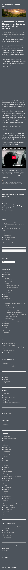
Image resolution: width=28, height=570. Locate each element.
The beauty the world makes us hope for (13, 503)
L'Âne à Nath (6, 395)
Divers (5, 294)
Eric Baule (6, 460)
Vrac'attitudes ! (7, 330)
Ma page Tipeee (7, 401)
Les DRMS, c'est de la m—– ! (10, 320)
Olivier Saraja (6, 381)
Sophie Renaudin (7, 383)
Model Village (6, 480)
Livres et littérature (10, 280)
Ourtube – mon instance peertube (12, 402)
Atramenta (6, 377)
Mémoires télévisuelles (11, 281)
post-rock (8, 185)
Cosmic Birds (6, 447)
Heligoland (6, 465)
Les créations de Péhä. (9, 366)
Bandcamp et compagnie (7, 182)
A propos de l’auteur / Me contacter (12, 223)
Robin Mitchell (7, 536)
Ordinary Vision (7, 489)
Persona (5, 494)
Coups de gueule (7, 274)
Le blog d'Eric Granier (9, 345)
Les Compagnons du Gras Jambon (12, 476)
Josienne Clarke (7, 473)
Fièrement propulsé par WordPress (9, 567)
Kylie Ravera (6, 379)
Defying (5, 456)
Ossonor (5, 491)
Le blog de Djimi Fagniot (9, 365)
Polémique (6, 332)
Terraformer (6, 502)
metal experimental (17, 183)
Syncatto (5, 500)
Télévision (6, 325)
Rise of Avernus (7, 498)
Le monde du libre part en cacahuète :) (15, 303)
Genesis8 (5, 550)
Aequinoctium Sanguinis (9, 438)
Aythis (5, 444)
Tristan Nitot (6, 352)
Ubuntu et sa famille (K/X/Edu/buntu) (16, 314)
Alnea (4, 440)
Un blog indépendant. (9, 243)
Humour (5, 296)
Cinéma (7, 278)
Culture (15, 182)
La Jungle (5, 474)
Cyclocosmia (6, 451)
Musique (19, 182)
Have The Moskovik (8, 532)
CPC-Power (6, 548)
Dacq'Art (5, 363)
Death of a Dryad (7, 454)
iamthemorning (7, 471)
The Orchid (6, 511)
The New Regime (7, 509)
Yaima (5, 513)
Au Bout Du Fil (7, 528)
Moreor (5, 485)
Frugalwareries (10, 309)
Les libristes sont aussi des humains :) (16, 310)
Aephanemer (6, 436)
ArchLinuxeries (10, 307)
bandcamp (4, 183)
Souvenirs (6, 323)
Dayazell (5, 453)
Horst (4, 469)
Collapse (5, 445)
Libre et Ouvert (7, 413)
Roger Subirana (7, 537)
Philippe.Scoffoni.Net (8, 350)
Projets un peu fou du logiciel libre (15, 312)
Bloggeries (6, 272)
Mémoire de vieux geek (11, 316)
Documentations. (7, 235)
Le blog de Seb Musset (9, 397)
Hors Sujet (6, 467)
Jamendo (5, 534)
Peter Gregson (7, 496)
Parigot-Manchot (8, 348)
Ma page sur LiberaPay (9, 399)
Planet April (6, 561)
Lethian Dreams (7, 478)
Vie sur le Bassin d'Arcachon (10, 329)
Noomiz (8, 292)
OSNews (5, 426)
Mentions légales (7, 241)
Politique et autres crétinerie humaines (13, 321)
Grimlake (5, 464)
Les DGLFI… (6, 239)
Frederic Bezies (7, 180)
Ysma (4, 514)
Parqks (5, 493)
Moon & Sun (6, 482)
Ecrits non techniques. (9, 237)
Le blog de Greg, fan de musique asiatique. (14, 347)
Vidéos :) (5, 327)
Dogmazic (6, 530)
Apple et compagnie (10, 300)
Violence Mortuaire (15, 185)
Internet (7, 301)
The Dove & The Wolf (8, 505)
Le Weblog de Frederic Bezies (8, 566)
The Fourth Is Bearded (9, 507)
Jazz (12, 183)
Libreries (7, 305)
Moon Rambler (7, 484)
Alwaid (5, 442)
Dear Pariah (6, 393)
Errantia (5, 462)
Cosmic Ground (7, 449)
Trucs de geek (8, 318)
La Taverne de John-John (10, 343)
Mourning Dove (7, 487)
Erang (5, 458)
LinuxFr (5, 424)
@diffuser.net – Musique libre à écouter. (13, 526)
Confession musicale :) (12, 287)
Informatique (6, 298)
